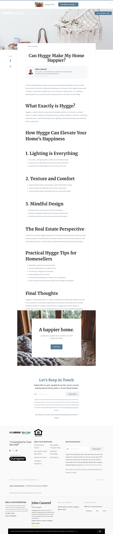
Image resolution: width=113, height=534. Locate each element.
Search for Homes (40, 457)
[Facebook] (10, 451)
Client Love (47, 13)
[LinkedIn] (16, 451)
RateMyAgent (89, 511)
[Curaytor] (17, 460)
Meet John (59, 13)
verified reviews (97, 506)
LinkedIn (104, 511)
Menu (89, 13)
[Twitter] (13, 451)
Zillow (97, 511)
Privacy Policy (100, 480)
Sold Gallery (54, 457)
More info (76, 531)
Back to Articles (33, 46)
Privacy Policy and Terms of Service (92, 465)
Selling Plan (34, 13)
